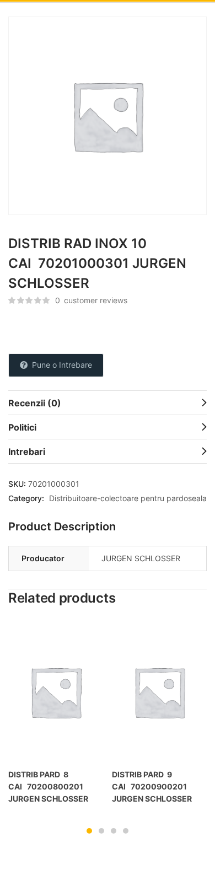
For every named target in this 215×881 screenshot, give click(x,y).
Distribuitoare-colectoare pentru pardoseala (128, 498)
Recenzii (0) (34, 403)
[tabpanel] (56, 717)
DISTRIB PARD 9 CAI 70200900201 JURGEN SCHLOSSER (152, 786)
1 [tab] (89, 831)
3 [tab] (113, 831)
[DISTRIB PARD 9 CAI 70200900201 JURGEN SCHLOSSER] (159, 692)
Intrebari (26, 451)
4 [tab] (125, 831)
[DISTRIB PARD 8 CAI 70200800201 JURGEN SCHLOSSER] (55, 692)
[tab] (107, 402)
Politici (22, 427)
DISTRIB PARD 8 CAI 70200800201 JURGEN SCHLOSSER (48, 786)
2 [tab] (101, 831)
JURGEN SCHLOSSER (140, 558)
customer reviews (91, 300)
